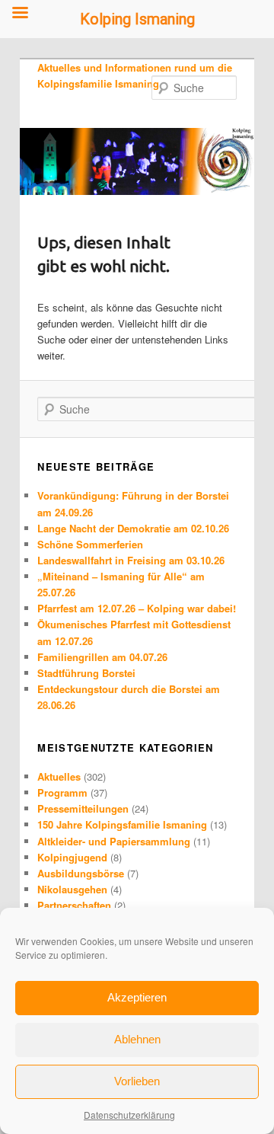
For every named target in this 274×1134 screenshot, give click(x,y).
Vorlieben (137, 1081)
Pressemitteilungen (83, 808)
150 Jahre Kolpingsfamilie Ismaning (122, 824)
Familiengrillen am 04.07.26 (102, 657)
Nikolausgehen (72, 889)
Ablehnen (137, 1039)
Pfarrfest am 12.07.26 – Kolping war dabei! (136, 608)
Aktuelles (59, 776)
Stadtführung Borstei (86, 673)
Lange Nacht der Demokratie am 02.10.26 (133, 528)
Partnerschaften (74, 905)
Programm (62, 792)
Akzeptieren (137, 997)
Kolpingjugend (72, 857)
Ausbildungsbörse (80, 873)
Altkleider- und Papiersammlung (113, 841)
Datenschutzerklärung (129, 1114)
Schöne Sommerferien (90, 544)
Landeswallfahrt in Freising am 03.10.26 (131, 560)
